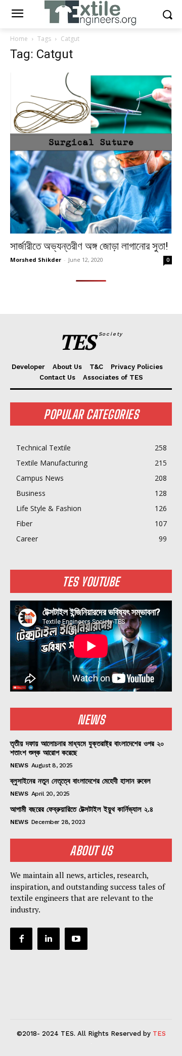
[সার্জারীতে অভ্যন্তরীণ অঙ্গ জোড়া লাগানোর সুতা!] (91, 153)
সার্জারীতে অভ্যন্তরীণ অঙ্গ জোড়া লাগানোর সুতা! (89, 246)
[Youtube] (76, 939)
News (19, 765)
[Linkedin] (48, 939)
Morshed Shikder (35, 259)
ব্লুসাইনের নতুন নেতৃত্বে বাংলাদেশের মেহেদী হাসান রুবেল (80, 781)
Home (19, 38)
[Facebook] (21, 939)
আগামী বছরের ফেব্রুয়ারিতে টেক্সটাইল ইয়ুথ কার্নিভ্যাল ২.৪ (81, 809)
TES (159, 1033)
